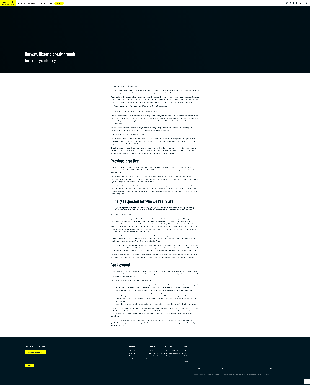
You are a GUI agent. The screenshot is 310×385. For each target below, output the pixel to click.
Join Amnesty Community (171, 350)
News (50, 3)
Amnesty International (214, 374)
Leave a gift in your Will (155, 353)
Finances (131, 356)
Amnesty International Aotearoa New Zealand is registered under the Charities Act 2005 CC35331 (251, 374)
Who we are (132, 350)
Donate (59, 3)
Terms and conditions (199, 374)
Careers (186, 359)
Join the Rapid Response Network (173, 353)
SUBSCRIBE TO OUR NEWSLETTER (35, 352)
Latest (186, 350)
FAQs (185, 353)
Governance (132, 353)
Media (186, 361)
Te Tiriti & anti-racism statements (138, 359)
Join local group (168, 356)
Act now (151, 350)
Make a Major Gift (154, 356)
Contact (186, 356)
